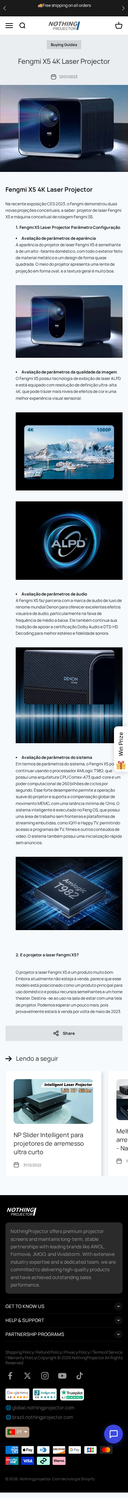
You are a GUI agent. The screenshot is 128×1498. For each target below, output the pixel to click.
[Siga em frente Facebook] (10, 1375)
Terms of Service (107, 1352)
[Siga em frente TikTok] (79, 1375)
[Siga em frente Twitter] (27, 1375)
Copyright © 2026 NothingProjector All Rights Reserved (64, 1360)
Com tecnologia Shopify (73, 1478)
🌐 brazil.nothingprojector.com (39, 1417)
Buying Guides (64, 44)
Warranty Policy (21, 1358)
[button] (123, 8)
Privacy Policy (77, 1352)
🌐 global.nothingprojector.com (39, 1407)
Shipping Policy (19, 1352)
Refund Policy (49, 1352)
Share (69, 1033)
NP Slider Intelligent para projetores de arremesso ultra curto (49, 1143)
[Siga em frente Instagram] (44, 1375)
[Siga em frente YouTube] (62, 1375)
